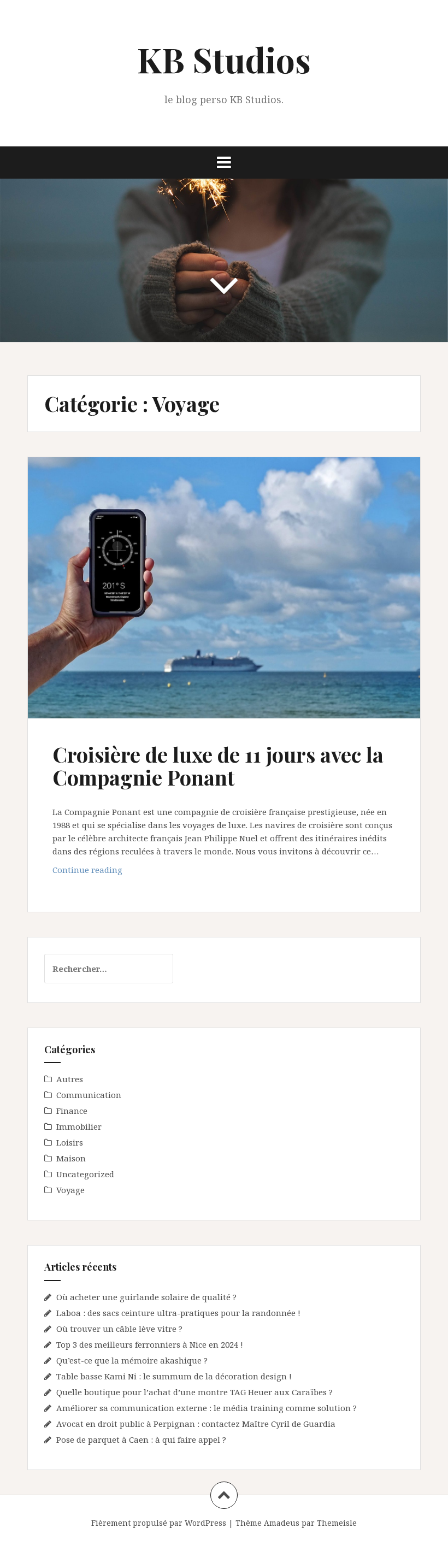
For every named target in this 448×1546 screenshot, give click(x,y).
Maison (71, 1158)
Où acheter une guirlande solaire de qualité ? (146, 1296)
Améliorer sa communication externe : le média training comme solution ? (206, 1407)
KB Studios (224, 59)
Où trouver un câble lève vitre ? (119, 1328)
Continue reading (109, 873)
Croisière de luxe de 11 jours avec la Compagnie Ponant (218, 765)
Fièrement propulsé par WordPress (158, 1523)
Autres (69, 1078)
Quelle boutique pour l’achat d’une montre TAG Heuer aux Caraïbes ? (194, 1391)
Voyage (70, 1189)
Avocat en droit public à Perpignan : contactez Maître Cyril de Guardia (195, 1423)
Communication (88, 1094)
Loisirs (69, 1142)
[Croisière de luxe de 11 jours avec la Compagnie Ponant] (223, 591)
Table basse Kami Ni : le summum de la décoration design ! (174, 1376)
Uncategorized (85, 1174)
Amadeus (281, 1523)
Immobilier (79, 1126)
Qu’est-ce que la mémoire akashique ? (132, 1360)
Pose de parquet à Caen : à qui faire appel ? (141, 1439)
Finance (71, 1110)
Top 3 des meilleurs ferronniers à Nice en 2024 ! (149, 1344)
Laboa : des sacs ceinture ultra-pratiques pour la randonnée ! (178, 1312)
